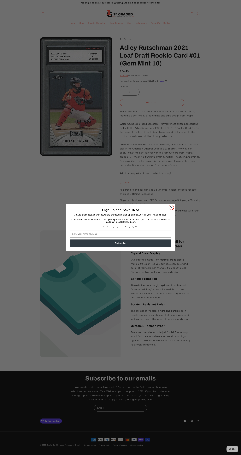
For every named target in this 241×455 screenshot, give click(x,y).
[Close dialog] (171, 207)
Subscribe (120, 243)
